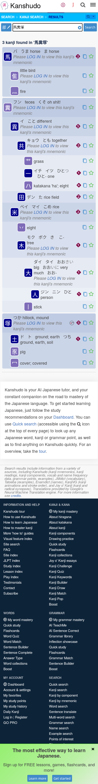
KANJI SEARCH (31, 17)
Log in (7, 717)
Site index (10, 554)
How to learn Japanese (20, 522)
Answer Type (13, 657)
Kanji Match (57, 593)
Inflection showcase (63, 641)
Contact (9, 587)
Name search (59, 727)
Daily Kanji (11, 711)
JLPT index (11, 560)
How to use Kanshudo (19, 516)
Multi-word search (62, 717)
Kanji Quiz (56, 571)
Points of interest (61, 738)
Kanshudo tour (14, 511)
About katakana (60, 522)
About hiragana (60, 516)
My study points (14, 700)
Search (90, 27)
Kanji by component (63, 695)
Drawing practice (61, 538)
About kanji (57, 527)
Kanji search (58, 689)
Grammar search (61, 722)
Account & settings (17, 689)
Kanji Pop (56, 598)
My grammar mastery (68, 619)
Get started (62, 778)
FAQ (6, 549)
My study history (15, 706)
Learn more (37, 778)
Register (21, 717)
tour (42, 451)
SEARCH (7, 17)
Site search (11, 544)
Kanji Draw (57, 587)
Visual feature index (17, 538)
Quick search (24, 424)
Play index (10, 576)
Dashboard (63, 417)
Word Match (12, 641)
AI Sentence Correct (64, 630)
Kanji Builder (58, 582)
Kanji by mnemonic (63, 700)
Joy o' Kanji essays (63, 560)
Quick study (57, 544)
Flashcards (57, 549)
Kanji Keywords (60, 576)
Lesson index (13, 571)
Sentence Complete (17, 652)
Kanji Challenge (60, 565)
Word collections (15, 663)
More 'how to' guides (18, 533)
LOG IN (34, 56)
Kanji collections (60, 554)
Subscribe (10, 593)
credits (16, 495)
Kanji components (62, 533)
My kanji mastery (65, 511)
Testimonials (12, 582)
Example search (60, 733)
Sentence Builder (15, 646)
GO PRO (10, 722)
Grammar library (61, 636)
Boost (53, 604)
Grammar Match (61, 657)
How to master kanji (17, 527)
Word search (58, 706)
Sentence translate (62, 711)
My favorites (12, 695)
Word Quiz (11, 636)
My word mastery (20, 619)
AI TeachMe (58, 625)
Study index (12, 565)
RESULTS (56, 17)
